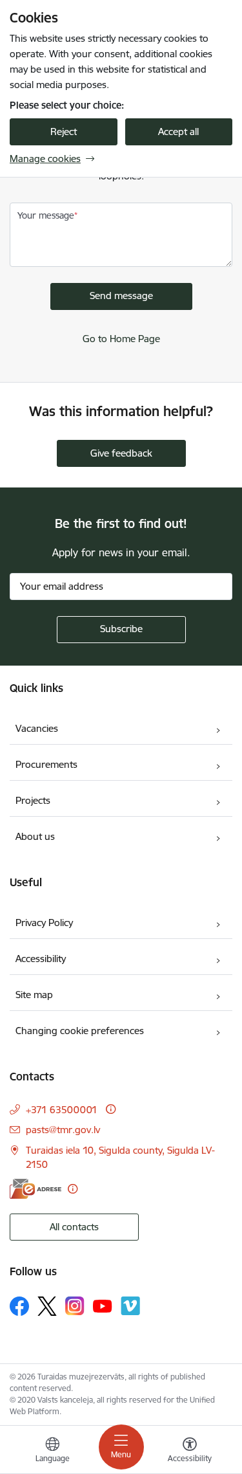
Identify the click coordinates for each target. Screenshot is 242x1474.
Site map (34, 994)
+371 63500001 (61, 1110)
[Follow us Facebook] (19, 1306)
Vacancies (36, 728)
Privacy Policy (44, 922)
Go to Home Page (121, 338)
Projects (32, 800)
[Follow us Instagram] (75, 1306)
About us (35, 836)
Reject (63, 131)
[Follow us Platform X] (47, 1306)
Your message (45, 215)
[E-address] (35, 1188)
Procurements (46, 764)
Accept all (178, 131)
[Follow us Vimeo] (130, 1306)
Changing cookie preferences (79, 1030)
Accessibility (40, 958)
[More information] (111, 1109)
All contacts (74, 1227)
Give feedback (121, 453)
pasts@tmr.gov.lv (63, 1130)
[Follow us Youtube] (102, 1305)
